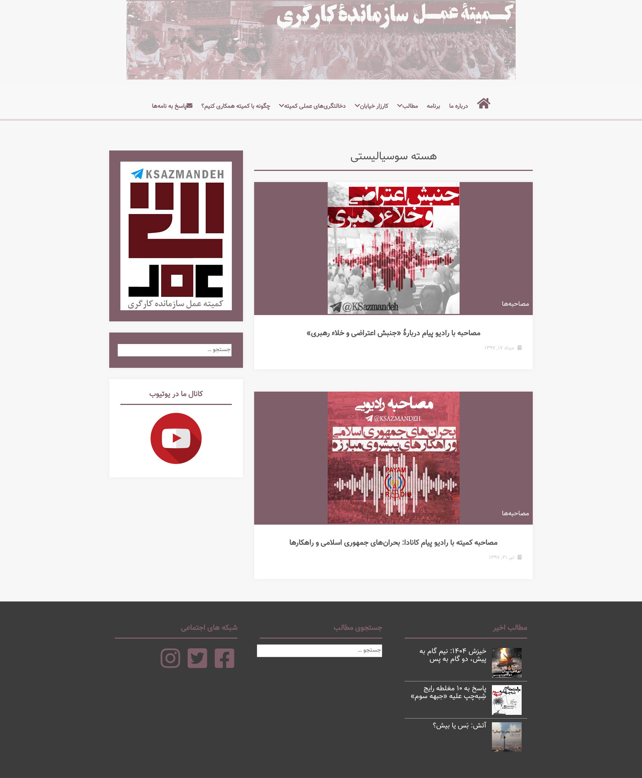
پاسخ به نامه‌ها (169, 106)
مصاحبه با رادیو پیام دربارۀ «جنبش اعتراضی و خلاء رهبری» (393, 333)
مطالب (410, 106)
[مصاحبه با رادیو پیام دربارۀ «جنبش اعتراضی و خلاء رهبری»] (393, 248)
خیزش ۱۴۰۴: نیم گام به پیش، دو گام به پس (452, 655)
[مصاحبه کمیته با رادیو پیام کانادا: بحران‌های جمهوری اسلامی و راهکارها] (393, 457)
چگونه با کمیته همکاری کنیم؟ (235, 106)
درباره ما (458, 106)
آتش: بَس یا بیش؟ (459, 725)
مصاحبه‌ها (515, 304)
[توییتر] (197, 665)
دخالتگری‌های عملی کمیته (315, 106)
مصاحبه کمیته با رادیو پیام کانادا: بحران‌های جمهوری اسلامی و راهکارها (393, 543)
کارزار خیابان (374, 106)
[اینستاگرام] (170, 665)
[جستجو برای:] (174, 349)
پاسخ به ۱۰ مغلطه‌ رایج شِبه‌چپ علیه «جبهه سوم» (448, 692)
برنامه (433, 106)
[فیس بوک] (224, 665)
